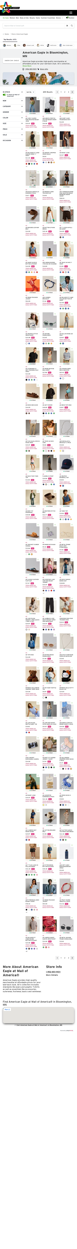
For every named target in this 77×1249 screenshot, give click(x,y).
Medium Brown (48, 162)
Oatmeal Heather (54, 629)
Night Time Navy (68, 272)
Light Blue (65, 308)
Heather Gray (65, 272)
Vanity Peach (54, 451)
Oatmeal (29, 629)
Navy (34, 164)
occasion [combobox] (7, 140)
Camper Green (29, 875)
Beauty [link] (32, 18)
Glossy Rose (46, 947)
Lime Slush (48, 413)
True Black (51, 451)
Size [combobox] (4, 123)
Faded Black (29, 164)
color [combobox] (5, 118)
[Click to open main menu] (70, 13)
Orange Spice (51, 162)
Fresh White (46, 451)
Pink (34, 272)
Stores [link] (58, 18)
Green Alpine (51, 484)
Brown (60, 237)
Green (31, 164)
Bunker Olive (43, 451)
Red (37, 164)
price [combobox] (5, 129)
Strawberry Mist (48, 451)
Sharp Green (54, 413)
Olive (29, 554)
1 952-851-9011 (31, 69)
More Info (44, 69)
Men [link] (17, 18)
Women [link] (12, 18)
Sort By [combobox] (29, 92)
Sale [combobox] (5, 135)
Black (26, 380)
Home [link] (38, 18)
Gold (60, 451)
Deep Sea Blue (26, 732)
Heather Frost (48, 590)
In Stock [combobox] (6, 92)
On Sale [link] (6, 18)
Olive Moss (48, 343)
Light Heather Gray (46, 162)
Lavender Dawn (68, 769)
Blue (26, 272)
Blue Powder (43, 162)
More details (52, 975)
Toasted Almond (29, 451)
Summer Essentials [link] (48, 18)
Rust (71, 519)
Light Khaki (26, 451)
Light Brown (48, 629)
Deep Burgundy (26, 164)
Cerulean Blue (31, 948)
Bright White (26, 343)
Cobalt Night (60, 308)
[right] (62, 18)
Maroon (60, 486)
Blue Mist (46, 767)
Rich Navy (63, 343)
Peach (54, 162)
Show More (27, 66)
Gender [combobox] (6, 112)
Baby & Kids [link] (24, 18)
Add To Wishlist (38, 98)
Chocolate (29, 413)
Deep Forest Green (60, 519)
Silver (63, 451)
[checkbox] (8, 45)
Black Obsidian (43, 484)
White (37, 380)
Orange (51, 343)
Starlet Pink (48, 947)
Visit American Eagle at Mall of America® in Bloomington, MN (39, 1025)
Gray (37, 948)
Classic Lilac (34, 948)
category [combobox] (7, 106)
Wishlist (71, 18)
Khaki (63, 308)
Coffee (43, 590)
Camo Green (46, 343)
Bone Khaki (48, 767)
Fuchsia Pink (65, 769)
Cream (48, 484)
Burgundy (63, 272)
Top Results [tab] (10, 39)
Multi (65, 805)
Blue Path (26, 948)
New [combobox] (4, 101)
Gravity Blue (46, 590)
